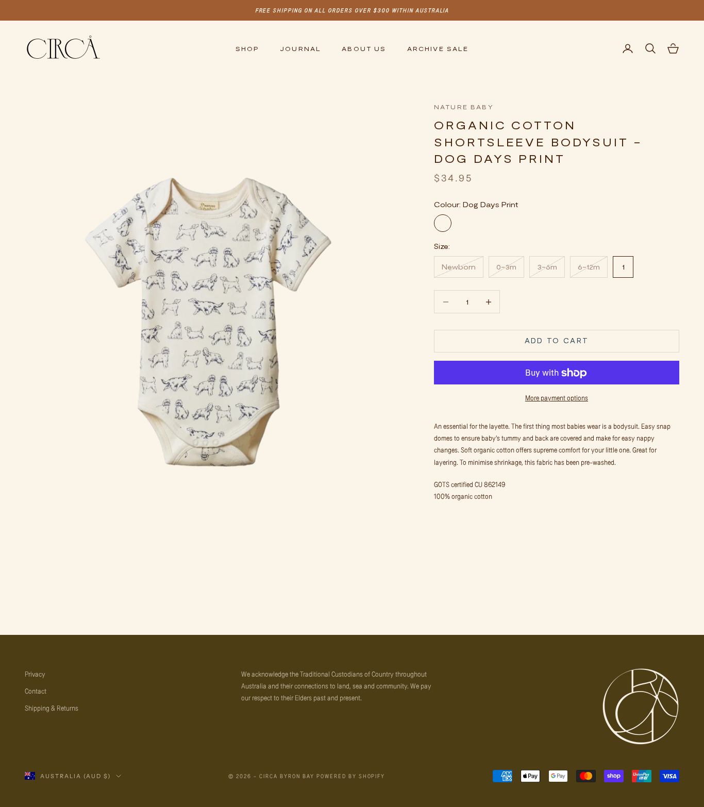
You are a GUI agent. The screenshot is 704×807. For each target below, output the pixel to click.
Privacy (35, 673)
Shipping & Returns (51, 707)
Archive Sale (438, 48)
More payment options (556, 398)
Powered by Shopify (350, 775)
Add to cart (557, 341)
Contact (35, 690)
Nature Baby (464, 106)
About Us (364, 48)
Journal (300, 48)
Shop (248, 48)
